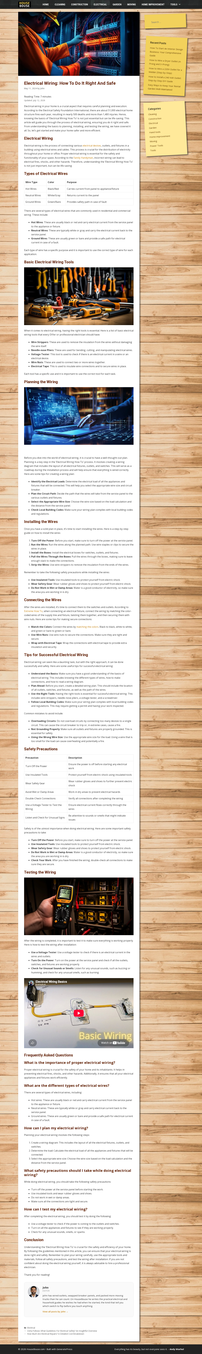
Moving (131, 4)
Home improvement (153, 4)
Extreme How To (33, 611)
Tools (173, 4)
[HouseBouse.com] (25, 4)
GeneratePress (64, 1349)
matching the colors (87, 626)
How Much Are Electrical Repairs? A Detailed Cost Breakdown (55, 1333)
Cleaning (60, 4)
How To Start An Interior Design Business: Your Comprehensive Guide (166, 51)
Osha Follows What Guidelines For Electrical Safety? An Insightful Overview (62, 1330)
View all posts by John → (55, 1311)
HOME (46, 4)
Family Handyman (83, 157)
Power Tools (156, 145)
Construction (79, 4)
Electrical (100, 4)
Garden (117, 4)
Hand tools (155, 132)
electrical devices (92, 145)
